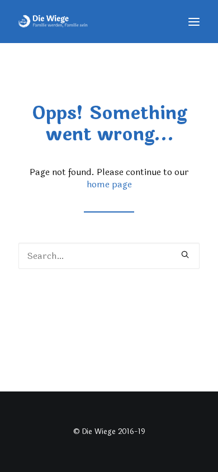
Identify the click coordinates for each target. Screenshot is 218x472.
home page (109, 184)
